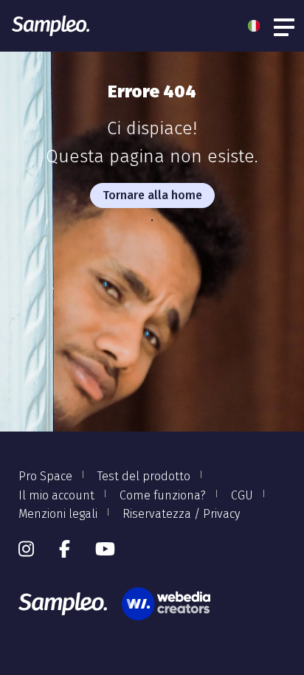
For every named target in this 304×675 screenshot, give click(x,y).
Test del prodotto (143, 476)
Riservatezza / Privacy (181, 514)
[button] (257, 26)
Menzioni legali (57, 514)
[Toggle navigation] (285, 25)
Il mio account (56, 495)
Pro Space (45, 476)
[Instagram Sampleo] (26, 549)
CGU (242, 495)
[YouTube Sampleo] (105, 549)
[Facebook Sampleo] (64, 549)
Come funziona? (163, 495)
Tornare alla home (152, 195)
